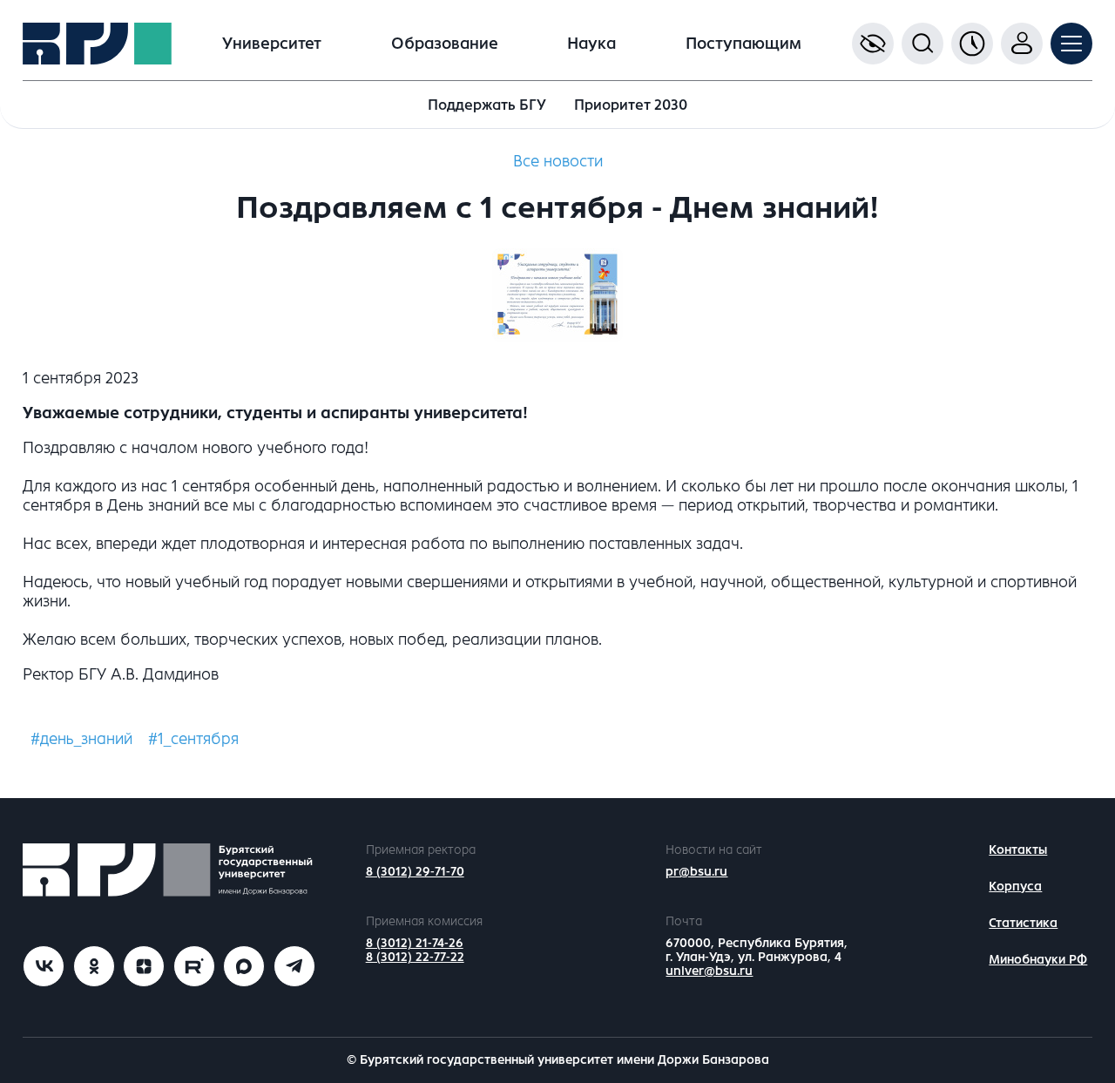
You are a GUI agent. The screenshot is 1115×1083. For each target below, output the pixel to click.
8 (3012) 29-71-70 (415, 871)
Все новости (558, 161)
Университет (271, 43)
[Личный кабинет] (1022, 43)
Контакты (1018, 849)
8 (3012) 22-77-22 (415, 957)
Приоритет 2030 (630, 105)
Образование (444, 43)
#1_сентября (193, 739)
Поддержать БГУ (487, 105)
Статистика (1023, 923)
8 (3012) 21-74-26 (414, 943)
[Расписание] (972, 43)
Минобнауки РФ (1038, 959)
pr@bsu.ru (696, 871)
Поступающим (743, 43)
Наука (591, 43)
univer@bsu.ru (709, 971)
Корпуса (1015, 886)
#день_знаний (81, 739)
